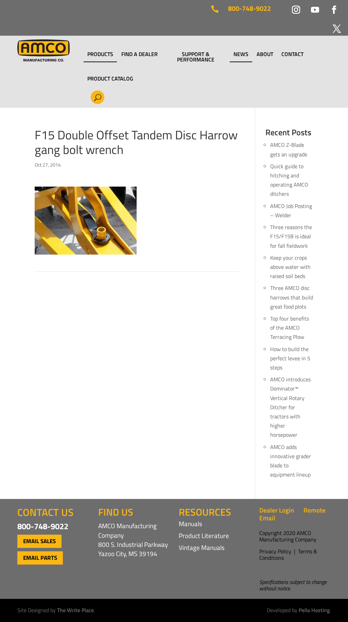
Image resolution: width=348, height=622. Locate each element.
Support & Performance (195, 56)
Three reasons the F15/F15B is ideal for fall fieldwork (291, 236)
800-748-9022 (249, 8)
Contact (292, 54)
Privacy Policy (275, 551)
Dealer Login (276, 510)
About (265, 54)
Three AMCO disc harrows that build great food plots (291, 297)
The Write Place (75, 610)
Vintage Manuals (202, 547)
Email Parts (40, 557)
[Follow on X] (333, 25)
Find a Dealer (139, 54)
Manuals (190, 524)
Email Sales (39, 541)
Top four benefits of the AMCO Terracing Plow (289, 327)
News (240, 54)
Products (100, 54)
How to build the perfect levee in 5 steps (290, 358)
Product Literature (204, 535)
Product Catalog (110, 78)
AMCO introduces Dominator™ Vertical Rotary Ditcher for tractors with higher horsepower (290, 407)
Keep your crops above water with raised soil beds (290, 267)
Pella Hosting (314, 610)
